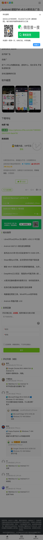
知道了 (36, 45)
